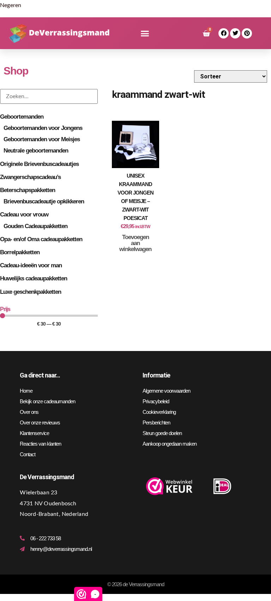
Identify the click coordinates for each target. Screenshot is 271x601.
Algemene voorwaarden (166, 391)
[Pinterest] (247, 33)
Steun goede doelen (162, 433)
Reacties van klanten (40, 444)
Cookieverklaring (159, 412)
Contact (27, 454)
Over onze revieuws (40, 422)
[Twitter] (235, 33)
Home (26, 391)
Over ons (29, 412)
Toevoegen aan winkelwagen (135, 243)
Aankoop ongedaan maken (170, 444)
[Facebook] (223, 33)
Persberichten (156, 422)
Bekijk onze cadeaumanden (47, 401)
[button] (144, 33)
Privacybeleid (156, 401)
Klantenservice (34, 433)
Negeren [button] (11, 5)
